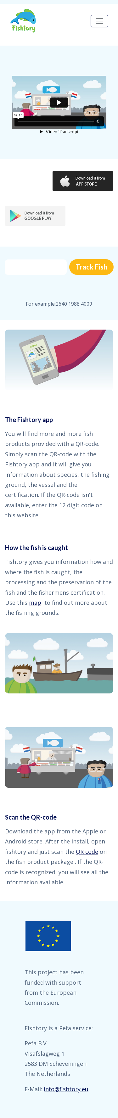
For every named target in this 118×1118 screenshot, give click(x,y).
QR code (87, 851)
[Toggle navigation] (99, 21)
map (35, 602)
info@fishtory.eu (66, 1089)
